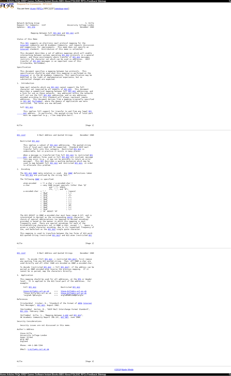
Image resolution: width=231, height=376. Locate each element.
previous (59, 8)
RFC (27, 43)
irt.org (33, 8)
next (66, 8)
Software (39, 1)
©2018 (117, 370)
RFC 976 (31, 27)
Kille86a (37, 101)
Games (30, 1)
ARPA (80, 303)
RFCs (84, 1)
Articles (10, 1)
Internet (24, 45)
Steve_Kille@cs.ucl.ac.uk (73, 293)
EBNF (35, 173)
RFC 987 (27, 101)
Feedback (92, 1)
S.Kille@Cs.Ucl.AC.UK (38, 349)
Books (55, 1)
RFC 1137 (21, 135)
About (67, 1)
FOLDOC (75, 1)
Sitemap (102, 1)
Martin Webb (127, 370)
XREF (24, 1)
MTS (79, 279)
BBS (61, 1)
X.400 (65, 315)
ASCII (70, 217)
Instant (48, 1)
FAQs (17, 1)
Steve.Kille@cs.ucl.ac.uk (36, 291)
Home (3, 1)
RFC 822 (57, 33)
